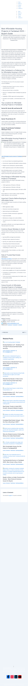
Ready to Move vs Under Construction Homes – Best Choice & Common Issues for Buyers (13, 479)
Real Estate (13, 350)
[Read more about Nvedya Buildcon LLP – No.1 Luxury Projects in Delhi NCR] (14, 389)
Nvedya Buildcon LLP (13, 684)
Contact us (20, 8)
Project (19, 6)
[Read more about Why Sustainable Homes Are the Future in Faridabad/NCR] (14, 443)
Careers (19, 5)
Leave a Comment (6, 350)
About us (20, 3)
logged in (11, 495)
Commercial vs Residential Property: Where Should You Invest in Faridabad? (13, 363)
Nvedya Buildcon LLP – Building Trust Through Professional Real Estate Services (13, 346)
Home (19, 2)
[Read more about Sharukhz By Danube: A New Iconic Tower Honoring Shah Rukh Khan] (14, 374)
